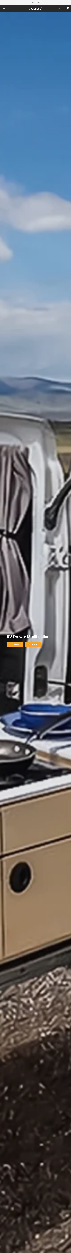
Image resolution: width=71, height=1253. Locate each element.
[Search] (8, 8)
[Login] (63, 8)
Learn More (15, 644)
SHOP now (33, 644)
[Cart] (67, 8)
